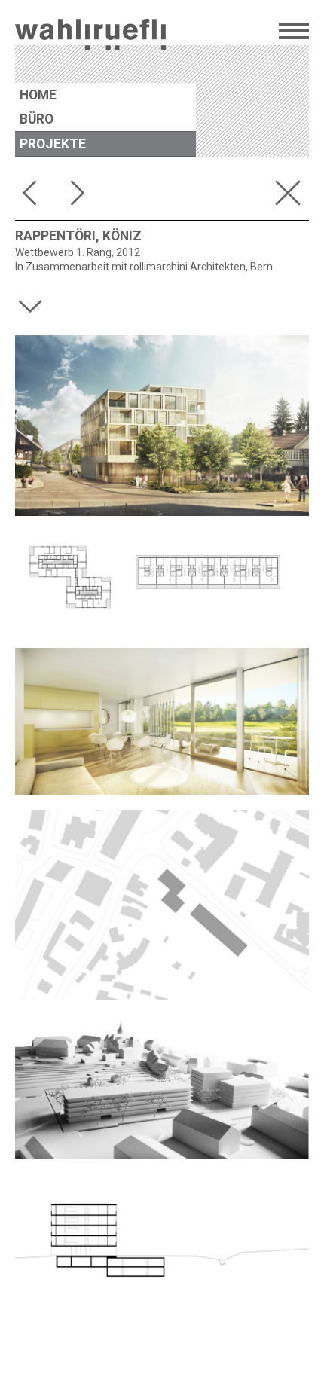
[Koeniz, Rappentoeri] (162, 721)
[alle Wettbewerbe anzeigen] (291, 196)
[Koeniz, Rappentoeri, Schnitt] (162, 1238)
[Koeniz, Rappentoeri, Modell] (162, 1087)
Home (38, 94)
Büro (36, 119)
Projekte (53, 143)
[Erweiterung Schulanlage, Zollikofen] (81, 196)
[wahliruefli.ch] (90, 36)
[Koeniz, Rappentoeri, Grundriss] (162, 582)
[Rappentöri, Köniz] (162, 425)
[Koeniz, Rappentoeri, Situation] (162, 905)
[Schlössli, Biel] (33, 196)
